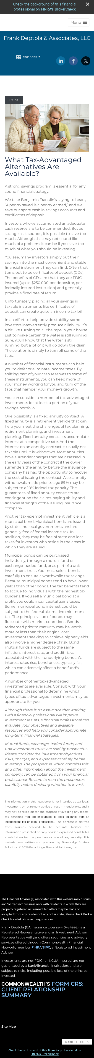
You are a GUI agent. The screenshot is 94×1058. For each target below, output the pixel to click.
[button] (78, 22)
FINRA (36, 947)
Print (13, 100)
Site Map (8, 1026)
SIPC (46, 947)
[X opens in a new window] (85, 64)
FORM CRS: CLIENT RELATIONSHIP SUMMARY (42, 989)
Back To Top (75, 1041)
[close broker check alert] (87, 4)
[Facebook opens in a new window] (73, 64)
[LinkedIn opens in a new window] (60, 64)
